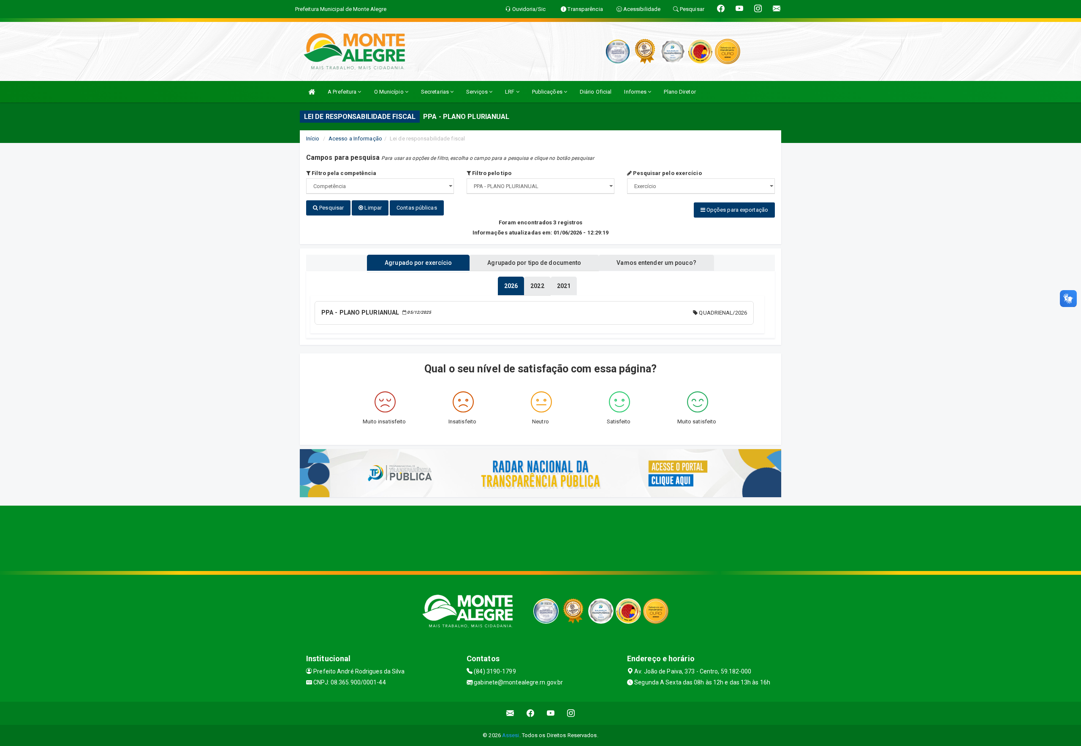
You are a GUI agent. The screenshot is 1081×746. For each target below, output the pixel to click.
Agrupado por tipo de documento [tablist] (534, 262)
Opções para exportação (736, 210)
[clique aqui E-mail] (510, 713)
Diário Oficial (595, 92)
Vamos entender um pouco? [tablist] (656, 262)
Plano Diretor (679, 92)
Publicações (548, 92)
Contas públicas (417, 208)
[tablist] (511, 286)
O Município (389, 92)
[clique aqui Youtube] (550, 713)
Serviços (477, 92)
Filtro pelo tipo (491, 173)
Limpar (372, 208)
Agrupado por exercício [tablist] (418, 262)
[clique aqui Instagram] (571, 713)
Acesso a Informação (355, 138)
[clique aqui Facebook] (530, 713)
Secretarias (435, 92)
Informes (636, 92)
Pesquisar (331, 208)
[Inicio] (311, 91)
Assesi (510, 735)
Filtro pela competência (343, 173)
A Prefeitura (343, 92)
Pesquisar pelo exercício (667, 173)
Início (313, 138)
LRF (510, 92)
